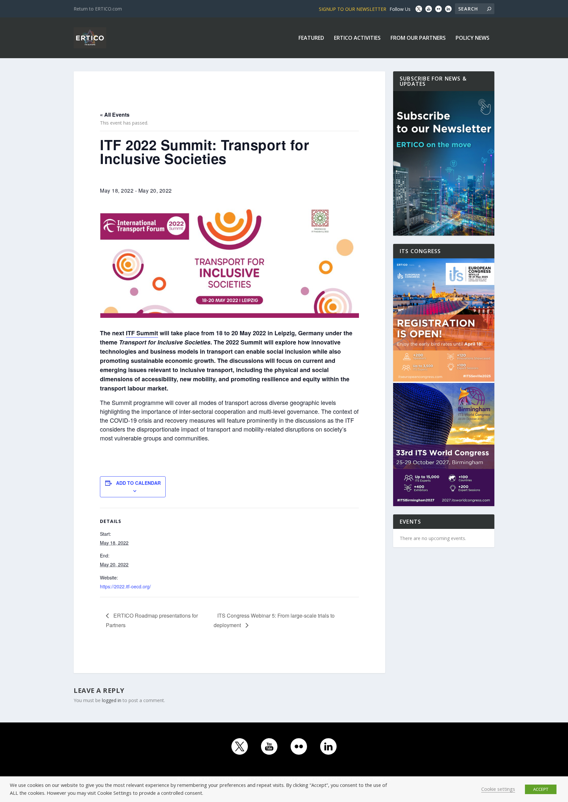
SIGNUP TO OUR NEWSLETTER (352, 9)
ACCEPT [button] (540, 789)
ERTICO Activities (357, 38)
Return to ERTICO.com (98, 9)
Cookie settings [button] (498, 789)
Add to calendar (138, 483)
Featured (311, 38)
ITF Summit (142, 333)
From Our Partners (418, 38)
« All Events (115, 114)
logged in (111, 700)
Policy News (472, 38)
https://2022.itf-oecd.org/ (125, 586)
